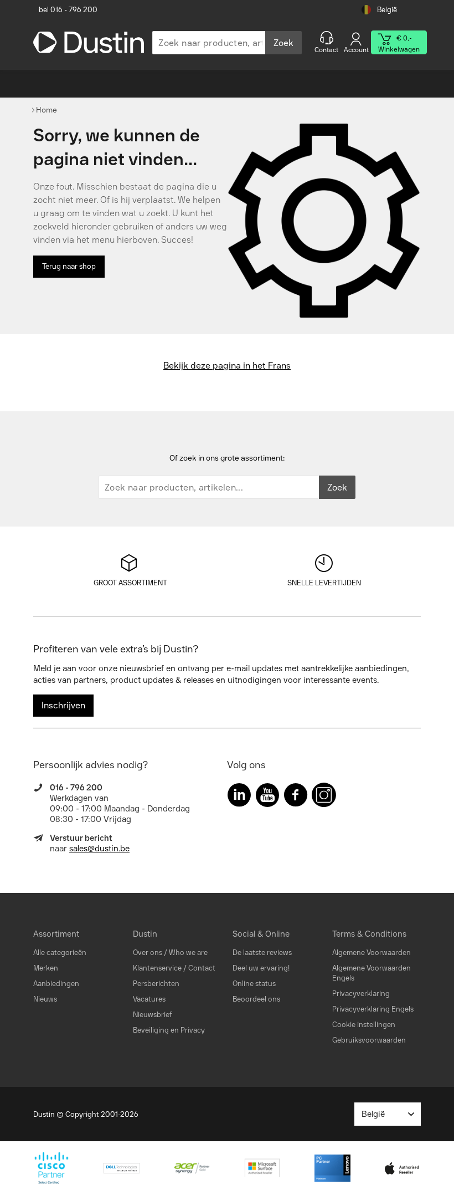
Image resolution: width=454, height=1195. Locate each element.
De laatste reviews (262, 952)
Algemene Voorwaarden (371, 952)
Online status (254, 983)
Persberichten (156, 983)
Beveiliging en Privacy (169, 1030)
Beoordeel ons (256, 999)
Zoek (283, 43)
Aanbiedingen (56, 983)
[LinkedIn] (239, 797)
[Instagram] (324, 797)
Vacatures (149, 999)
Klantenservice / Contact (174, 968)
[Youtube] (267, 797)
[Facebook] (295, 797)
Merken (45, 968)
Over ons (147, 952)
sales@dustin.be (99, 849)
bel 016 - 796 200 (68, 10)
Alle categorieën (59, 952)
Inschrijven (63, 705)
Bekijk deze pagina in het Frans (227, 365)
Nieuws (45, 999)
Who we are (188, 952)
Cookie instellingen (363, 1024)
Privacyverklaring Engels (373, 1009)
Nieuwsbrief (152, 1014)
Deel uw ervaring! (261, 968)
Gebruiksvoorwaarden (369, 1040)
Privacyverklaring (361, 993)
